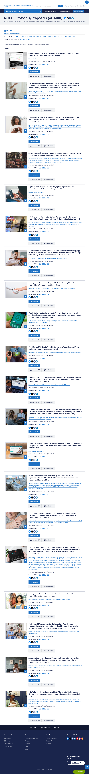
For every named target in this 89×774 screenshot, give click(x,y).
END (20, 39)
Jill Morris (74, 665)
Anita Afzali (53, 91)
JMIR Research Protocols (15, 11)
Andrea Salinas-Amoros (53, 564)
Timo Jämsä (58, 222)
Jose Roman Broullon (46, 562)
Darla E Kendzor (72, 125)
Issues (27, 746)
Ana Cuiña (67, 566)
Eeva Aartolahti (33, 222)
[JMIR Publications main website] (19, 6)
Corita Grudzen (74, 521)
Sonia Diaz (37, 562)
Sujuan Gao (57, 521)
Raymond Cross (41, 93)
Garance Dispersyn (43, 699)
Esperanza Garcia (69, 560)
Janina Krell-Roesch (73, 631)
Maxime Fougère (46, 701)
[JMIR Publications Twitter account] (70, 738)
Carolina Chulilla (65, 562)
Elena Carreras (33, 569)
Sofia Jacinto (44, 158)
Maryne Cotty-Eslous (66, 701)
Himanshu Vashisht (48, 352)
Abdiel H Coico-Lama (59, 485)
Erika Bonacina (53, 557)
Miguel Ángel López (66, 567)
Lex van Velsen (58, 162)
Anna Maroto (76, 567)
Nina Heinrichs (33, 451)
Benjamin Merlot (33, 699)
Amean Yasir (46, 385)
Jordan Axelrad (33, 91)
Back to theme (9, 30)
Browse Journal (65, 11)
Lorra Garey (32, 125)
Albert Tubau (73, 559)
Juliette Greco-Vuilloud (35, 701)
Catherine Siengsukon (39, 667)
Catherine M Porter (61, 258)
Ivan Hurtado (58, 559)
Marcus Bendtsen (33, 59)
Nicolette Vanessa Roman (63, 599)
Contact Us (49, 741)
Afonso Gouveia (52, 158)
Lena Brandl (78, 158)
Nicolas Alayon (74, 566)
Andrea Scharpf (53, 631)
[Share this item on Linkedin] (72, 18)
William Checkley (73, 487)
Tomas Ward (77, 352)
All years (18, 37)
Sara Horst (46, 91)
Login (76, 6)
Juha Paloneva (74, 222)
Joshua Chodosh (33, 521)
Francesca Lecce (41, 258)
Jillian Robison (77, 127)
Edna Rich (53, 599)
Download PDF (36, 76)
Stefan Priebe (32, 419)
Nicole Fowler (50, 521)
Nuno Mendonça (61, 158)
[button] (87, 2)
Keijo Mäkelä (66, 222)
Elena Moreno (51, 560)
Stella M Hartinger (58, 483)
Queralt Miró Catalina (34, 288)
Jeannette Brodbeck (34, 158)
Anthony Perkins (65, 521)
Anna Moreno (64, 564)
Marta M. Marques (73, 160)
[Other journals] (40, 11)
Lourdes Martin (74, 557)
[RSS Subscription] (82, 738)
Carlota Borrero (59, 560)
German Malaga (69, 485)
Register (82, 6)
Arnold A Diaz (77, 483)
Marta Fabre (47, 566)
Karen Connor (42, 521)
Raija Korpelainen (72, 224)
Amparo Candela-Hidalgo (39, 564)
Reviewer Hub (8, 744)
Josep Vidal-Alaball (69, 288)
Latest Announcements (32, 738)
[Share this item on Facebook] (70, 18)
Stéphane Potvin (56, 701)
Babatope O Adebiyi (44, 599)
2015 (62, 37)
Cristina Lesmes (50, 559)
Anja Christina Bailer (41, 322)
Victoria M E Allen (51, 258)
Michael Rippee (42, 665)
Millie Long (40, 91)
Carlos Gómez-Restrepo (35, 417)
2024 (30, 37)
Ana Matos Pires (49, 162)
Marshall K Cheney (39, 127)
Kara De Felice (77, 91)
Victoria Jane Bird (77, 417)
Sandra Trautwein (63, 631)
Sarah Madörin (70, 158)
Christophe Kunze (56, 320)
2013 (69, 37)
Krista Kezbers (57, 127)
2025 (26, 37)
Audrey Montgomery (34, 128)
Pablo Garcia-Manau (34, 557)
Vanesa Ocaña (56, 567)
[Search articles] (60, 6)
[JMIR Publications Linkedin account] (75, 738)
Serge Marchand (33, 703)
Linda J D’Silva (51, 665)
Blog (26, 749)
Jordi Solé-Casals (59, 288)
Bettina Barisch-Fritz (34, 631)
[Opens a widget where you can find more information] (79, 772)
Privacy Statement (51, 738)
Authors (27, 741)
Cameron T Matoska (67, 127)
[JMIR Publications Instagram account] (80, 738)
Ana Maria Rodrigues (44, 160)
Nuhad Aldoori (54, 385)
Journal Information (50, 11)
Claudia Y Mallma (68, 483)
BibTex (25, 39)
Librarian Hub (8, 746)
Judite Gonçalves (54, 160)
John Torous (40, 192)
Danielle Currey (33, 192)
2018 (51, 37)
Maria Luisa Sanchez (39, 559)
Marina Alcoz (36, 560)
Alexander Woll (33, 633)
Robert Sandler (33, 93)
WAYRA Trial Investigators (36, 488)
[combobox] (50, 6)
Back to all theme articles (12, 33)
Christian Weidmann (67, 320)
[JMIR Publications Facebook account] (72, 738)
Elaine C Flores (48, 483)
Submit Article (78, 11)
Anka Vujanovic (63, 125)
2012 (73, 37)
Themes (27, 744)
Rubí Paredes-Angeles (39, 487)
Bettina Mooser (63, 160)
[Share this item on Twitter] (68, 18)
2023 (34, 37)
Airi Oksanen (47, 224)
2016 (59, 37)
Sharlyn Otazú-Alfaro (52, 487)
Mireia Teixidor (56, 562)
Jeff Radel (58, 665)
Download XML (49, 76)
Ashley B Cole (49, 127)
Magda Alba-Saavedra (65, 417)
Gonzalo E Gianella (34, 485)
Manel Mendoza (44, 557)
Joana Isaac (32, 162)
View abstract (34, 71)
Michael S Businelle (56, 128)
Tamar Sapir (60, 91)
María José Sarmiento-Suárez (50, 417)
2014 (66, 37)
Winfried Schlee (58, 352)
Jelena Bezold (44, 631)
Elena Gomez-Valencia (57, 566)
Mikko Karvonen (50, 222)
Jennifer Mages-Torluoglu (43, 320)
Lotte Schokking (33, 160)
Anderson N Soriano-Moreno (36, 483)
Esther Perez (66, 559)
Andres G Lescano (63, 487)
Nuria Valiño (43, 560)
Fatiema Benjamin (34, 599)
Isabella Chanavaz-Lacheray (64, 699)
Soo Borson (66, 522)
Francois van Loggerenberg (44, 419)
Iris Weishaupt (32, 320)
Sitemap (48, 744)
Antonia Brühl (40, 451)
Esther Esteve (48, 567)
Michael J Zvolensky (40, 125)
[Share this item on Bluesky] (65, 18)
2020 (44, 37)
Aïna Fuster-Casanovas (47, 288)
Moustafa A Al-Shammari (36, 385)
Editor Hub (7, 741)
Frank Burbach (33, 258)
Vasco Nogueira (39, 162)
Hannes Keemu (55, 224)
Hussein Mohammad (64, 385)
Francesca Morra (73, 564)
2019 (48, 37)
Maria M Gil (73, 562)
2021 (41, 37)
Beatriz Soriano (38, 566)
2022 (37, 37)
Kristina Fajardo (68, 91)
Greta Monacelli (38, 352)
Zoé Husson (52, 699)
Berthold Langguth (68, 352)
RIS (29, 39)
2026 (23, 37)
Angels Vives (40, 567)
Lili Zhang (31, 352)
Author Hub (7, 738)
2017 (55, 37)
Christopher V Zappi (45, 128)
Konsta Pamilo (41, 222)
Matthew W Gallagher (52, 125)
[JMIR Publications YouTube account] (77, 738)
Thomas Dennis (76, 699)
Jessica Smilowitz (48, 522)
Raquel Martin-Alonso (64, 557)
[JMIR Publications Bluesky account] (68, 738)
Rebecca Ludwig (33, 665)
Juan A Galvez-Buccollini (46, 485)
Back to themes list (10, 32)
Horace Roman (76, 701)
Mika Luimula (63, 224)
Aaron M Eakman (66, 665)
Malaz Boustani (58, 522)
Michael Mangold (38, 522)
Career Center (69, 6)
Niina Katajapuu (38, 224)
